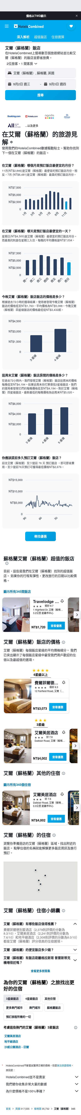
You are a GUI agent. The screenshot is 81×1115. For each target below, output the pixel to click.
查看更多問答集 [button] (40, 971)
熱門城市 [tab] (34, 1007)
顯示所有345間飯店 (17, 591)
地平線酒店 (11, 1041)
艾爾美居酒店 (12, 1036)
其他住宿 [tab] (50, 998)
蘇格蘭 (37, 1108)
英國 (17, 1108)
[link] (40, 536)
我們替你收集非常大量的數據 (26, 1084)
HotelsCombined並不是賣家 (25, 1077)
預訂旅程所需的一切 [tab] (18, 1017)
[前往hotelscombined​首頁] (28, 26)
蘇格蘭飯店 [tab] (54, 1007)
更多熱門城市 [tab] (14, 1007)
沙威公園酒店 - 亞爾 (16, 1047)
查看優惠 (56, 626)
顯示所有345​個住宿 (17, 784)
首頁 (8, 1108)
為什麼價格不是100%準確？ (25, 1091)
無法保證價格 (64, 1065)
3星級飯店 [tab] (12, 998)
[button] (76, 15)
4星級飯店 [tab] (31, 998)
